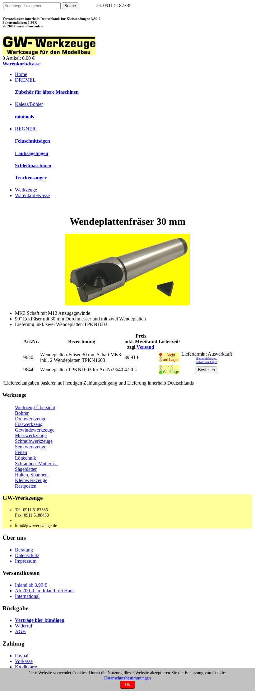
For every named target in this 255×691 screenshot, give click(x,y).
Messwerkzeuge (31, 435)
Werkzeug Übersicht (35, 407)
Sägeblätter (26, 469)
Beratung (24, 549)
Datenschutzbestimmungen (127, 677)
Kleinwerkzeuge (31, 480)
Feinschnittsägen (32, 141)
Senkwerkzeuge (30, 446)
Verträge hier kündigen (39, 620)
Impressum (25, 561)
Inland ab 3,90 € (31, 585)
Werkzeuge (26, 189)
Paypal (21, 655)
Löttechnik (25, 458)
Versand (145, 347)
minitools (24, 116)
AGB (20, 631)
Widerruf (23, 625)
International (27, 596)
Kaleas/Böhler (29, 104)
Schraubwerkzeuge (34, 441)
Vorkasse (24, 661)
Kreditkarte (26, 667)
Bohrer (22, 413)
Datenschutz (27, 555)
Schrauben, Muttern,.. (36, 463)
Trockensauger (31, 177)
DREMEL (25, 80)
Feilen (21, 452)
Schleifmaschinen (33, 165)
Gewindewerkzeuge (34, 430)
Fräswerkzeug (29, 424)
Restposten (25, 486)
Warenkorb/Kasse (21, 63)
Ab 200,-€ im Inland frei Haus (44, 590)
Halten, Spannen (31, 474)
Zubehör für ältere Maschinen (47, 92)
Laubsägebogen (31, 153)
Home (21, 74)
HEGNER (25, 128)
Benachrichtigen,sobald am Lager (206, 360)
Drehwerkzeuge (30, 418)
